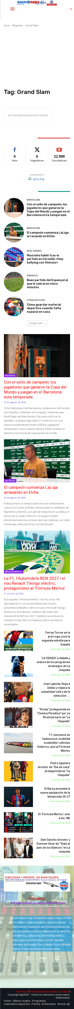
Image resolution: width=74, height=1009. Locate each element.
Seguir (37, 147)
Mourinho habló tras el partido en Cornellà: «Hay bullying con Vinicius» (45, 259)
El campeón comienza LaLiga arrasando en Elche (48, 234)
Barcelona (33, 200)
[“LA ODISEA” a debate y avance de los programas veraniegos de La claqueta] (18, 666)
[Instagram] (28, 958)
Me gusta (15, 147)
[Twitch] (57, 958)
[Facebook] (14, 958)
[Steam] (43, 958)
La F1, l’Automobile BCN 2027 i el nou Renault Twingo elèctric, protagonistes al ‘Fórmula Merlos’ (34, 583)
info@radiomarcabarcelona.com (38, 903)
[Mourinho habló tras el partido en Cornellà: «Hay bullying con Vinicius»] (14, 257)
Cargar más (35, 323)
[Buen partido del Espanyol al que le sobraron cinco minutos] (14, 282)
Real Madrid (34, 251)
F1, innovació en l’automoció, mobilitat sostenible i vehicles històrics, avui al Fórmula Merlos (53, 742)
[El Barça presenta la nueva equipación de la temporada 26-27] (18, 797)
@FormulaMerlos (13, 571)
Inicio (7, 25)
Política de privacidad (43, 991)
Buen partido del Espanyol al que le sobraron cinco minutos (47, 283)
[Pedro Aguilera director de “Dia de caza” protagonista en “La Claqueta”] (18, 771)
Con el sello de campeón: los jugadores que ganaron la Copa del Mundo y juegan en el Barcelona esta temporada (48, 210)
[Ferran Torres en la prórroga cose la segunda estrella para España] (18, 641)
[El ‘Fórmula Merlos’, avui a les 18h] (18, 822)
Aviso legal (21, 991)
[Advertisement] (37, 58)
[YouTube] (44, 973)
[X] (30, 973)
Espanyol (32, 276)
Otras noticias (36, 300)
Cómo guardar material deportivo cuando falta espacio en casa (44, 308)
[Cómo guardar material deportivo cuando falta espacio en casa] (14, 306)
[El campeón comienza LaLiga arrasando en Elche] (14, 233)
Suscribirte (59, 147)
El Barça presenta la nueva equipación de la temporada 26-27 (55, 792)
